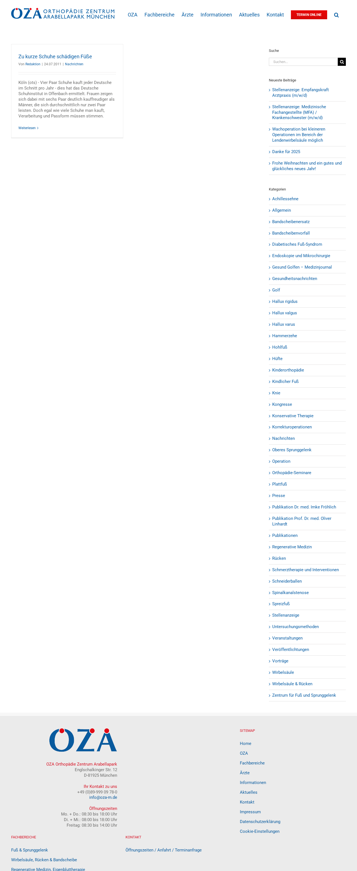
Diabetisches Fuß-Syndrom (297, 244)
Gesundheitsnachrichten (294, 278)
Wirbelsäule (283, 672)
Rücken (279, 558)
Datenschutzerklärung (260, 821)
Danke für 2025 (286, 151)
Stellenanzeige (285, 615)
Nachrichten (74, 64)
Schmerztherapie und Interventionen (305, 569)
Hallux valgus (284, 312)
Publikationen (285, 535)
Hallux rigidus (285, 301)
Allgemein (281, 210)
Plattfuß (279, 484)
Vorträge (280, 660)
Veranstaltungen (287, 638)
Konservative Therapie (292, 415)
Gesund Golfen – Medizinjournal (302, 267)
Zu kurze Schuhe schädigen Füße (55, 56)
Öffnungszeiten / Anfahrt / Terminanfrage (164, 850)
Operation (281, 461)
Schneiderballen (287, 581)
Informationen (253, 782)
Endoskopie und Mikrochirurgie (301, 255)
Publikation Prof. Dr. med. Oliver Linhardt (301, 521)
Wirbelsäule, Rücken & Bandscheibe (44, 859)
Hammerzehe (284, 335)
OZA (244, 753)
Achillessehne (285, 198)
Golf (276, 290)
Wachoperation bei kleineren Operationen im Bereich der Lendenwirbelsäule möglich (298, 135)
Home (245, 743)
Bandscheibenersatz (291, 221)
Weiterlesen (27, 128)
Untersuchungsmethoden (295, 626)
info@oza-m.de (103, 797)
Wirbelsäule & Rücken (292, 683)
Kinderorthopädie (288, 370)
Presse (278, 495)
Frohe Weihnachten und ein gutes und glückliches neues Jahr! (307, 166)
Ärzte (245, 772)
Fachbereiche (252, 763)
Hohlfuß (279, 347)
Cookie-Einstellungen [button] (259, 831)
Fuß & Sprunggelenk (29, 850)
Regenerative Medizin (292, 546)
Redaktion (32, 64)
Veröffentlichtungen (290, 649)
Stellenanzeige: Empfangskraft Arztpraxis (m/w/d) (300, 92)
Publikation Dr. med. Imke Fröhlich (304, 507)
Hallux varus (283, 324)
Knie (276, 392)
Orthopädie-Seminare (291, 472)
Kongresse (282, 404)
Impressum (250, 811)
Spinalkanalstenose (290, 592)
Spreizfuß (281, 603)
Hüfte (277, 358)
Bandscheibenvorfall (291, 233)
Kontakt (247, 802)
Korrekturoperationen (292, 427)
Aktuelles (248, 792)
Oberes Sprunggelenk (292, 449)
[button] (336, 14)
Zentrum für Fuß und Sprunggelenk (304, 695)
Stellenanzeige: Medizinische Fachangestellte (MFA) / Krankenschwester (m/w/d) (299, 112)
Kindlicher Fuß (285, 381)
